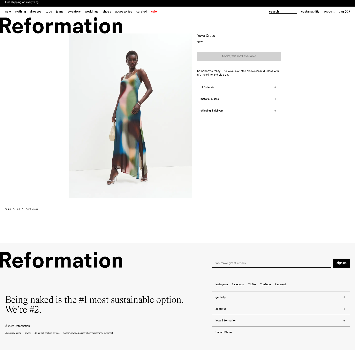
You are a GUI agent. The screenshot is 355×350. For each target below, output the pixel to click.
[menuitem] (10, 12)
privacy (28, 333)
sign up (342, 263)
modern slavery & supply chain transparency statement (88, 333)
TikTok (252, 284)
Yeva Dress (32, 209)
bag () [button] (344, 11)
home (8, 209)
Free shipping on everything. (22, 3)
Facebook (238, 284)
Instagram (222, 284)
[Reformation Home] (177, 25)
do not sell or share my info (47, 333)
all (18, 209)
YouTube (265, 284)
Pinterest (280, 284)
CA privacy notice (13, 333)
